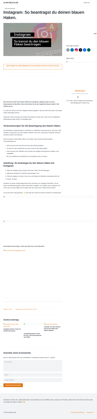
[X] (80, 50)
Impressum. (90, 412)
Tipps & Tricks (33, 309)
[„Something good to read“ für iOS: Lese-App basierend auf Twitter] (33, 324)
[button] (92, 3)
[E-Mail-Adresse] (68, 50)
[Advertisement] (32, 87)
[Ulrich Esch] (80, 74)
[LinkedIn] (72, 50)
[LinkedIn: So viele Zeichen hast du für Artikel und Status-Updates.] (50, 324)
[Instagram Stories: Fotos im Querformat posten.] (12, 324)
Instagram (18, 309)
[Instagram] (76, 50)
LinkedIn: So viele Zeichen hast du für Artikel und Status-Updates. (52, 328)
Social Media (24, 309)
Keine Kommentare (10, 8)
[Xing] (88, 50)
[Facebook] (84, 50)
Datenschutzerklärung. (77, 412)
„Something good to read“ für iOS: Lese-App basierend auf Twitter (32, 335)
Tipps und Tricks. (8, 309)
